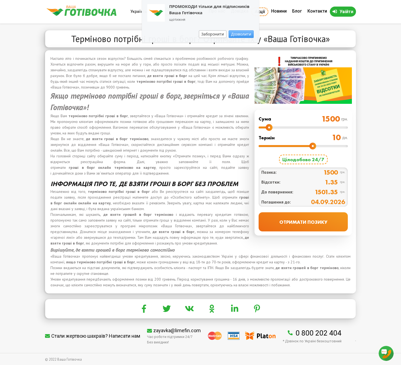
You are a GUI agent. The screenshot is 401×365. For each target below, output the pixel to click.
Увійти (346, 11)
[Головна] (81, 14)
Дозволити (241, 34)
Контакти (317, 11)
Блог (297, 11)
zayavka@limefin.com (177, 330)
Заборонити (212, 34)
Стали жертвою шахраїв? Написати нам (95, 336)
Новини (279, 11)
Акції (260, 11)
